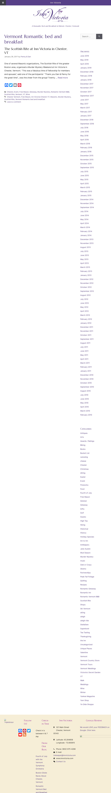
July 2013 (84, 251)
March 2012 (85, 315)
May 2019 (84, 60)
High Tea (84, 521)
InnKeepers (84, 545)
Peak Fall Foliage (87, 577)
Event (16, 92)
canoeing (84, 457)
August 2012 (85, 295)
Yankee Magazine (87, 696)
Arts (82, 437)
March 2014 (85, 227)
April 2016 (84, 140)
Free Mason (24, 92)
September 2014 (87, 207)
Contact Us (60, 761)
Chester (10, 92)
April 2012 (84, 311)
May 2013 (84, 259)
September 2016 (87, 124)
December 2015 (86, 155)
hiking (82, 525)
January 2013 (85, 275)
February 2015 (86, 191)
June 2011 (84, 351)
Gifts (82, 509)
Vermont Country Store (89, 660)
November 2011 (86, 331)
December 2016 (86, 120)
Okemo (83, 569)
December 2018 (86, 72)
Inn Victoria (55, 3)
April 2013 (84, 263)
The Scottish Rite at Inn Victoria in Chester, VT (35, 51)
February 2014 (86, 231)
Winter (83, 692)
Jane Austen (85, 549)
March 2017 (85, 108)
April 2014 (84, 223)
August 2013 (85, 247)
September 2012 (87, 291)
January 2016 (85, 151)
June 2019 (84, 56)
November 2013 (86, 243)
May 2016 (84, 136)
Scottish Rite (9, 94)
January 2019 (85, 68)
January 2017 (85, 116)
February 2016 (86, 147)
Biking (82, 445)
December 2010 (86, 375)
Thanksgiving (85, 636)
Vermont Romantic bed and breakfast (30, 99)
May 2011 (84, 355)
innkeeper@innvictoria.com (64, 755)
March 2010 (85, 411)
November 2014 (86, 203)
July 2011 (84, 347)
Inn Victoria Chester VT (40, 97)
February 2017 (86, 112)
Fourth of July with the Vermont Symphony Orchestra (41, 762)
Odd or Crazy (85, 565)
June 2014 (84, 215)
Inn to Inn (84, 541)
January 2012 (85, 323)
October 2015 (86, 163)
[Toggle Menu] (3, 2)
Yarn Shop (84, 700)
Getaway (33, 92)
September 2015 (87, 167)
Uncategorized (86, 644)
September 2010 (87, 387)
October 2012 (86, 287)
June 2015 (84, 175)
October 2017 (85, 92)
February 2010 (86, 415)
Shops (82, 605)
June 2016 (84, 132)
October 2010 (86, 383)
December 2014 (86, 199)
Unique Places (86, 648)
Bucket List (84, 453)
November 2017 (86, 88)
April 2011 (84, 359)
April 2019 (84, 64)
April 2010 (84, 407)
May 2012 (84, 307)
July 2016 (84, 127)
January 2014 (85, 235)
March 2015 (85, 187)
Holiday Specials (87, 537)
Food (82, 489)
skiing (82, 612)
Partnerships (85, 573)
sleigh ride (84, 620)
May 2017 (84, 104)
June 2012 (84, 303)
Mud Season (85, 553)
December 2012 (86, 279)
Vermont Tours (86, 664)
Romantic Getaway (88, 589)
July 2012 (84, 299)
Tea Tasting (85, 632)
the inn (83, 640)
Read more (63, 78)
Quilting (83, 581)
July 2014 (84, 211)
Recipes (83, 585)
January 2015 (85, 195)
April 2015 (84, 183)
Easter (83, 477)
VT (24, 94)
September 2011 (87, 339)
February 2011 (86, 367)
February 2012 (86, 319)
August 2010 (85, 391)
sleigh (82, 616)
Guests (83, 517)
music (82, 561)
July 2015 (84, 171)
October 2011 (85, 335)
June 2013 (84, 255)
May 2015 (84, 179)
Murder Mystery (43, 92)
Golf (82, 513)
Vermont (18, 94)
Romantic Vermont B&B (60, 92)
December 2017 (86, 84)
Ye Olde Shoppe (87, 704)
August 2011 (85, 343)
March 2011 (85, 363)
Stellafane (84, 624)
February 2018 (86, 76)
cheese (83, 461)
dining (82, 473)
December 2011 (86, 327)
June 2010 (84, 399)
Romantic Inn (85, 592)
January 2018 (85, 80)
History (83, 533)
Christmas (84, 469)
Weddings (84, 684)
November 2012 (86, 283)
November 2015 (86, 159)
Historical (84, 529)
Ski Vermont (85, 609)
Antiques (83, 433)
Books (82, 449)
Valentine (84, 652)
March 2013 (85, 267)
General (83, 501)
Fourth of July (86, 493)
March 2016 (85, 144)
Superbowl (84, 628)
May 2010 (84, 403)
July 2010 (84, 395)
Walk (82, 680)
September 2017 (87, 96)
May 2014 (84, 219)
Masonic (53, 97)
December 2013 (86, 239)
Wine (28, 94)
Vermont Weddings (88, 668)
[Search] (99, 36)
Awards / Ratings (87, 441)
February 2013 (86, 271)
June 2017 (84, 100)
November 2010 (86, 379)
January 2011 (85, 371)
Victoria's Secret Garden (90, 672)
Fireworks (84, 485)
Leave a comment (14, 102)
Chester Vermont (13, 97)
